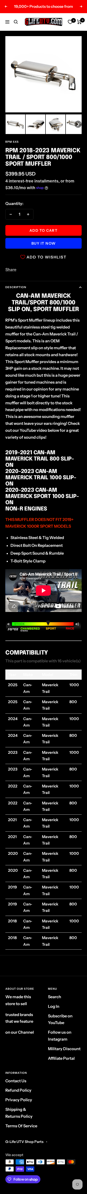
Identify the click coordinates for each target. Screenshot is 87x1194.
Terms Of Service (21, 1126)
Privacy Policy (18, 1099)
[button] (15, 124)
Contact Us (15, 1080)
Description (15, 287)
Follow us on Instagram (59, 1036)
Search (54, 996)
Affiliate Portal (61, 1058)
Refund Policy (18, 1090)
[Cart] (79, 22)
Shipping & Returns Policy (19, 1113)
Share (10, 269)
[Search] (16, 22)
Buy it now (43, 243)
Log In (53, 1006)
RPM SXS (12, 141)
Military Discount (64, 1048)
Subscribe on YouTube (60, 1019)
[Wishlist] (70, 22)
